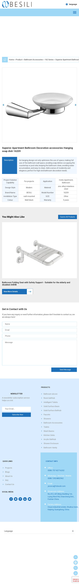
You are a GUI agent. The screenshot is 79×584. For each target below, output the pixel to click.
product (19, 60)
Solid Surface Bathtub (52, 410)
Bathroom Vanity (50, 448)
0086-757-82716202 (56, 470)
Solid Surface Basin (51, 406)
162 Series (49, 60)
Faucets (47, 414)
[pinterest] (20, 499)
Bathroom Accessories (33, 60)
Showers (47, 419)
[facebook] (11, 499)
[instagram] (15, 499)
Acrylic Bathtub (50, 439)
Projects (8, 468)
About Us (9, 476)
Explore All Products (67, 217)
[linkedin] (25, 499)
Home (11, 60)
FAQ (6, 480)
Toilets (46, 427)
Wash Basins (49, 431)
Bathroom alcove (50, 394)
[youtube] (29, 499)
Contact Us (9, 484)
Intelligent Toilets (51, 402)
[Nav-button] (74, 12)
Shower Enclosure (51, 443)
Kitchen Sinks (49, 435)
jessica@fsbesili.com (57, 486)
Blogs (7, 472)
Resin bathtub (49, 398)
